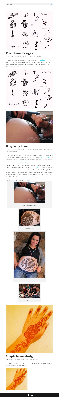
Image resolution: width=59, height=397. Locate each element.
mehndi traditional (34, 149)
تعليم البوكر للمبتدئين (35, 167)
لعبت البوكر (43, 60)
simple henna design (36, 56)
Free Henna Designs (19, 53)
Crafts (21, 56)
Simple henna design (20, 356)
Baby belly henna (17, 146)
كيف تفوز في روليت (22, 162)
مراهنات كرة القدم (45, 157)
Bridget (8, 56)
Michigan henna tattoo (44, 149)
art (18, 56)
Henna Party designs (27, 56)
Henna (19, 149)
